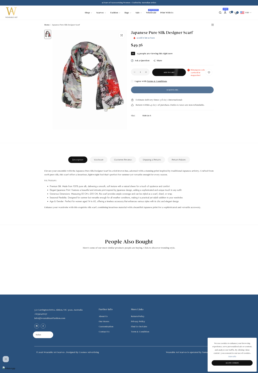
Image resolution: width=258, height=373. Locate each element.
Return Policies (179, 159)
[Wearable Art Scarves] (11, 12)
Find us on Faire (139, 327)
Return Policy (137, 316)
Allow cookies (232, 363)
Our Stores (104, 321)
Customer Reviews (123, 159)
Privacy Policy (138, 321)
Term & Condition (140, 332)
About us (103, 316)
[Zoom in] (121, 35)
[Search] (220, 13)
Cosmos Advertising (89, 352)
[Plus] (146, 72)
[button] (209, 72)
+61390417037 (40, 314)
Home (47, 25)
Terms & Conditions (157, 81)
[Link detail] (36, 326)
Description (77, 159)
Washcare (98, 159)
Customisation (106, 327)
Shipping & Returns (152, 159)
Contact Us (104, 332)
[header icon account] (225, 13)
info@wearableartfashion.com (49, 318)
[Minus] (134, 72)
